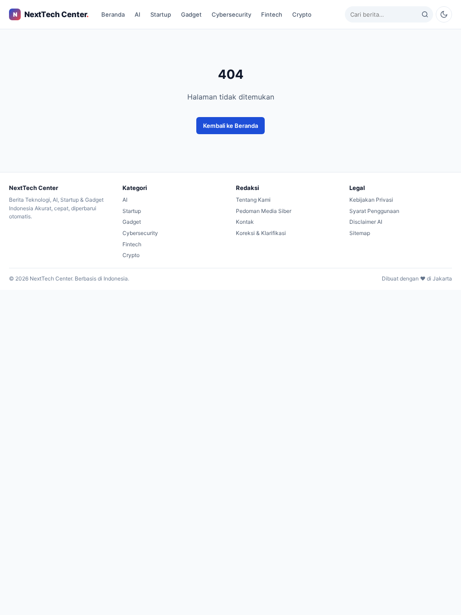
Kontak (245, 221)
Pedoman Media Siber (263, 211)
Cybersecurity (231, 14)
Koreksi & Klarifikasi (261, 233)
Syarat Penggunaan (374, 211)
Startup (160, 14)
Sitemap (359, 233)
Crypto (302, 14)
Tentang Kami (253, 199)
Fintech (271, 14)
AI (137, 14)
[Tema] (444, 14)
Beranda (113, 14)
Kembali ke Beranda (230, 125)
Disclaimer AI (365, 221)
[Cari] (425, 14)
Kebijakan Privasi (371, 199)
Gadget (191, 14)
